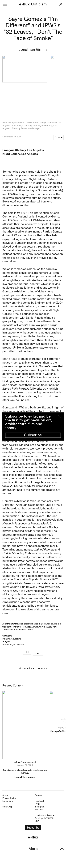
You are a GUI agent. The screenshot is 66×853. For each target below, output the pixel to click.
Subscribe (33, 435)
